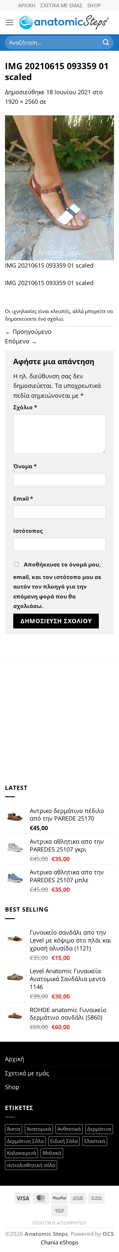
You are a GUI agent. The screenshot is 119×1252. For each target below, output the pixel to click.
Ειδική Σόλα (64, 1141)
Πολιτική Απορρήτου (59, 1223)
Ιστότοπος (28, 531)
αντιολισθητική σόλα (31, 1165)
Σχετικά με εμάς (61, 5)
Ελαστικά (94, 1141)
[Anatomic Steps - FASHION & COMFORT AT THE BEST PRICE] (64, 22)
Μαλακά (52, 1153)
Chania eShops (59, 1242)
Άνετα (13, 1128)
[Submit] (106, 42)
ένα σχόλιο (50, 318)
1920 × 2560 (21, 101)
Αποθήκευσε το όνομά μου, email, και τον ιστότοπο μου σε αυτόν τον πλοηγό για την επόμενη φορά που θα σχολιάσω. (57, 585)
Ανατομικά (39, 1128)
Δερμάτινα (99, 1128)
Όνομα (25, 466)
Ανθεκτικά (69, 1128)
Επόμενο (21, 341)
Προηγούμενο (28, 331)
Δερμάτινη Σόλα (25, 1141)
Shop (94, 5)
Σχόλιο (25, 407)
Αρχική (27, 5)
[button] (9, 23)
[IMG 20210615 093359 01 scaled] (59, 187)
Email (23, 498)
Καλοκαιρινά (21, 1153)
